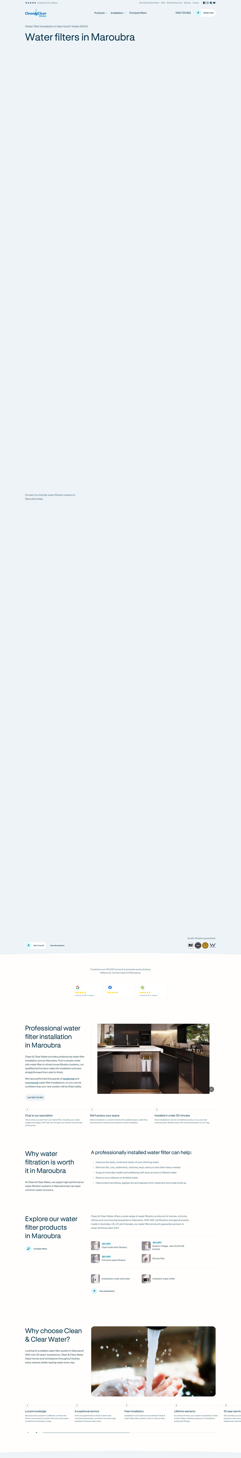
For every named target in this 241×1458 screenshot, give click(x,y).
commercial (31, 1082)
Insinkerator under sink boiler (116, 1278)
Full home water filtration (114, 1260)
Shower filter (158, 1258)
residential (68, 1078)
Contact (196, 3)
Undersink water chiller (163, 1278)
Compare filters (138, 12)
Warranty (187, 3)
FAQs (163, 3)
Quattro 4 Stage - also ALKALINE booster (168, 1247)
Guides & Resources (174, 3)
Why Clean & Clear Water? (149, 3)
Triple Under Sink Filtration (114, 1247)
